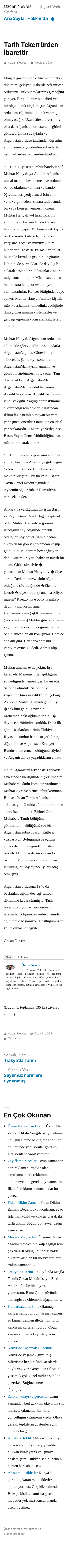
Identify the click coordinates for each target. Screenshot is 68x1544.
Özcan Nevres (17, 6)
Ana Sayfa (14, 18)
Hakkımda (37, 18)
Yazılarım (14, 1038)
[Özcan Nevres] (13, 967)
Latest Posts (22, 957)
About (9, 957)
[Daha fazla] (53, 19)
